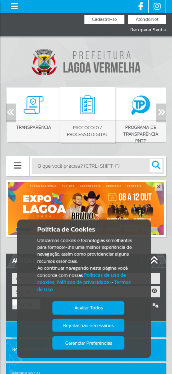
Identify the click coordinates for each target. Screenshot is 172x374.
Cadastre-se (104, 19)
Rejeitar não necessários (88, 325)
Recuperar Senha (148, 29)
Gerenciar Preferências (88, 343)
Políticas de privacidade (82, 282)
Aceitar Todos (88, 307)
